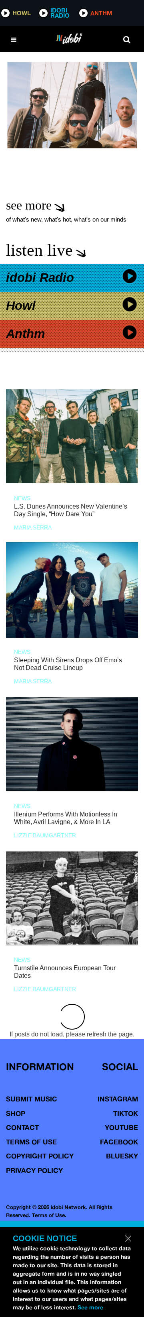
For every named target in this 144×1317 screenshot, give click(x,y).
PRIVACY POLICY (34, 1170)
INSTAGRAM (118, 1099)
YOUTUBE (121, 1127)
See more (90, 1307)
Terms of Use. (49, 1215)
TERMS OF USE (31, 1142)
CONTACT (22, 1127)
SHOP (15, 1113)
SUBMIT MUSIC (31, 1099)
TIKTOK (125, 1113)
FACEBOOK (119, 1142)
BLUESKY (122, 1156)
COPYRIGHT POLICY (40, 1156)
